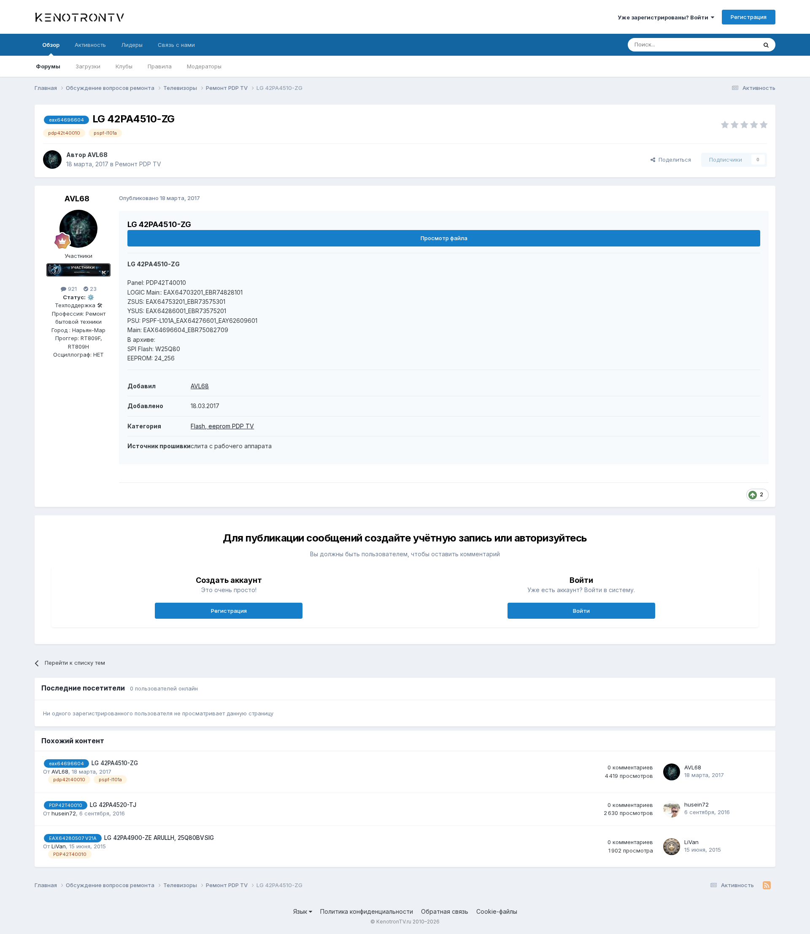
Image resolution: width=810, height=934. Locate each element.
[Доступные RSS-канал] (766, 885)
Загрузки (88, 66)
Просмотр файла (444, 238)
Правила (160, 66)
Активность (90, 44)
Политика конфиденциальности (366, 911)
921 (71, 288)
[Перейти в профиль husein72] (671, 809)
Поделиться (673, 159)
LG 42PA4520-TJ (113, 804)
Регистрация (749, 17)
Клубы (124, 66)
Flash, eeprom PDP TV (222, 426)
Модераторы (204, 66)
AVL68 (97, 154)
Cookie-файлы (496, 911)
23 (92, 288)
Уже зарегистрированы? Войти (664, 17)
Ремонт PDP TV (138, 164)
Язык (301, 911)
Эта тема (734, 44)
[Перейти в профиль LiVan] (671, 846)
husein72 (63, 813)
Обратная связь (444, 911)
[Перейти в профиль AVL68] (52, 159)
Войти (581, 610)
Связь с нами (176, 44)
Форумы (48, 66)
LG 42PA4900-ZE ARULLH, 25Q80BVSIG (159, 837)
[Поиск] (766, 44)
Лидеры (132, 44)
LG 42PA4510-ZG (115, 763)
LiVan (58, 846)
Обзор (50, 44)
